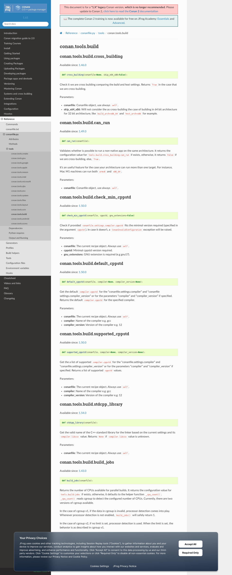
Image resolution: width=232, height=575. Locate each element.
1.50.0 (82, 206)
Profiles (10, 248)
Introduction (10, 33)
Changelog (9, 298)
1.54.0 (82, 413)
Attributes (14, 139)
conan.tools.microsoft (21, 182)
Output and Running (18, 238)
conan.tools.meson (19, 172)
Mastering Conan (13, 88)
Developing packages (15, 73)
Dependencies (16, 228)
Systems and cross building (18, 93)
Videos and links (12, 283)
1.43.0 (82, 471)
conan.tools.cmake (19, 154)
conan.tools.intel (18, 177)
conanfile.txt (12, 129)
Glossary (8, 293)
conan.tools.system (19, 196)
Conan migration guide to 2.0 (19, 38)
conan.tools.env (18, 191)
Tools (8, 258)
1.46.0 (82, 65)
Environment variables (17, 268)
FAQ (6, 288)
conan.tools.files (18, 200)
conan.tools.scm (18, 210)
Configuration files (15, 263)
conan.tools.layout (19, 205)
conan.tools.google (19, 163)
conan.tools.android (20, 219)
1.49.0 (82, 131)
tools (11, 149)
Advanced (118, 23)
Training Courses (12, 43)
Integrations (10, 104)
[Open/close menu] (2, 119)
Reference (9, 119)
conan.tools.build (19, 214)
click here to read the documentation (130, 11)
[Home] (61, 33)
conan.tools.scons (19, 224)
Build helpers (12, 253)
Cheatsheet (10, 278)
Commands (12, 124)
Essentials (163, 19)
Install (7, 48)
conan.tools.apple (19, 168)
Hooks (9, 273)
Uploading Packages (14, 68)
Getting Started (12, 53)
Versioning (9, 83)
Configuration (11, 109)
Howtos (8, 114)
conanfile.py (12, 134)
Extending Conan (13, 98)
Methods (13, 144)
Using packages (12, 58)
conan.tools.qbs (18, 186)
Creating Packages (13, 63)
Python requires (16, 233)
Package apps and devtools (18, 78)
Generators (11, 243)
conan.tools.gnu (18, 158)
